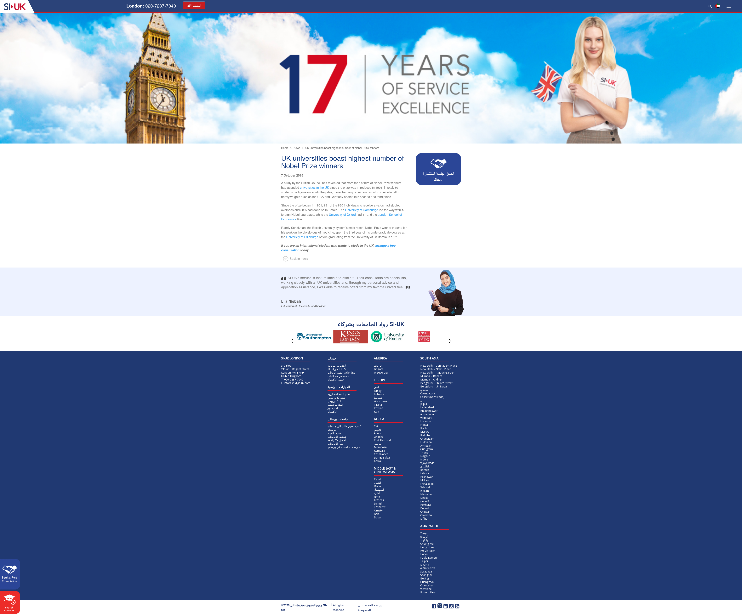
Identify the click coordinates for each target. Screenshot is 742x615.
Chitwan (425, 511)
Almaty (378, 510)
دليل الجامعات (335, 443)
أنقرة (377, 493)
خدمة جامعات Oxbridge (341, 372)
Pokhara (425, 504)
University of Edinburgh (302, 237)
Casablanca (381, 454)
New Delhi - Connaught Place (438, 365)
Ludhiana (426, 442)
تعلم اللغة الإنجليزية (339, 394)
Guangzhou (427, 582)
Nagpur (425, 456)
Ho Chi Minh (428, 550)
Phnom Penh (428, 592)
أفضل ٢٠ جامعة (337, 440)
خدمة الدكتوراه (336, 379)
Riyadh (378, 479)
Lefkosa (379, 394)
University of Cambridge (361, 210)
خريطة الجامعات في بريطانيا (344, 447)
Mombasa (380, 447)
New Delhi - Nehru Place (435, 369)
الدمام (377, 482)
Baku (377, 514)
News (297, 148)
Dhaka (424, 497)
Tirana (378, 404)
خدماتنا (332, 358)
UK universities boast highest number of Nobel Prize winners (342, 148)
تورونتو (378, 365)
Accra (377, 461)
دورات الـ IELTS (337, 369)
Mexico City (381, 372)
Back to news (298, 258)
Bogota (378, 369)
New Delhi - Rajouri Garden (437, 372)
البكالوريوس (334, 401)
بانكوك (424, 540)
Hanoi (424, 554)
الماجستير (333, 408)
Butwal (424, 508)
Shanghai (426, 575)
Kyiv (376, 411)
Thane (424, 452)
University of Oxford (342, 214)
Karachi (425, 470)
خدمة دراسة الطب (338, 376)
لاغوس (377, 430)
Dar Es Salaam (383, 457)
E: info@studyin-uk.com (295, 383)
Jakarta (424, 564)
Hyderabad (427, 407)
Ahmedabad (427, 414)
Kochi (423, 428)
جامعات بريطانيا (338, 419)
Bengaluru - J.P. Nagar (434, 386)
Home (284, 148)
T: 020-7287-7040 (292, 379)
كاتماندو (424, 501)
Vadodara (426, 418)
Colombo (426, 515)
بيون (422, 400)
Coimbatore (427, 393)
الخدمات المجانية (337, 365)
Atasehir (379, 500)
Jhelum (424, 491)
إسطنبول (379, 489)
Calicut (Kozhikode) (432, 397)
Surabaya (426, 571)
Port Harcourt (382, 440)
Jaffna (423, 518)
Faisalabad (427, 484)
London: (151, 6)
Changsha (426, 585)
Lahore (424, 473)
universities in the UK (314, 187)
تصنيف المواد (335, 433)
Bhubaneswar (428, 411)
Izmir (377, 496)
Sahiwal (425, 487)
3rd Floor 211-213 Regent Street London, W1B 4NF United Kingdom (295, 371)
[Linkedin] (445, 605)
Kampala (379, 450)
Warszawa (380, 401)
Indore (424, 459)
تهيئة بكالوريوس (336, 397)
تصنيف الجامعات (337, 436)
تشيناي (424, 390)
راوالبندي (425, 466)
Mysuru (425, 431)
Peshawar (426, 477)
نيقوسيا (378, 397)
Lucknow (425, 421)
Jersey (377, 390)
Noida (424, 424)
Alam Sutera (428, 568)
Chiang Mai (427, 543)
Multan (424, 480)
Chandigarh (427, 438)
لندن (376, 387)
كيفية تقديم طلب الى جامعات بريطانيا (344, 428)
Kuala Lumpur (429, 557)
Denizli (378, 503)
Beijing (424, 578)
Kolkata (425, 435)
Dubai (377, 517)
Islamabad (426, 494)
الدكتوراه (332, 411)
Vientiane (426, 589)
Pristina (378, 408)
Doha (377, 486)
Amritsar (425, 445)
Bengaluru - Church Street (436, 383)
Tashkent (379, 507)
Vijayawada (427, 463)
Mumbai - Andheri (431, 379)
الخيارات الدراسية (339, 387)
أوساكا (424, 537)
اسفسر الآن (194, 5)
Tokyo (424, 533)
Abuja (377, 433)
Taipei (424, 561)
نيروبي (377, 443)
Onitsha (379, 436)
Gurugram (426, 449)
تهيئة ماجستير (335, 404)
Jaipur (423, 404)
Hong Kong (427, 547)
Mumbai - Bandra (431, 376)
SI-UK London (292, 358)
